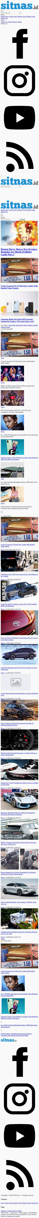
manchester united (21, 325)
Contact (9, 22)
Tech (24, 16)
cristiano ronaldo (32, 325)
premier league (5, 327)
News (7, 16)
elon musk (12, 325)
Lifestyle (19, 16)
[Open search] (1, 214)
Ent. (6, 18)
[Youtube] (19, 136)
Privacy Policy (17, 22)
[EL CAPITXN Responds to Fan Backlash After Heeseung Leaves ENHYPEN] (13, 990)
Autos (33, 16)
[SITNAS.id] (19, 9)
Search (22, 219)
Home (3, 16)
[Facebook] (19, 61)
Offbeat (28, 16)
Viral (14, 16)
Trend (11, 16)
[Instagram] (19, 99)
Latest (3, 939)
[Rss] (19, 174)
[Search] (20, 13)
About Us (4, 22)
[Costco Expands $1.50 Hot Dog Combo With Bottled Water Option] (19, 968)
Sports (3, 18)
